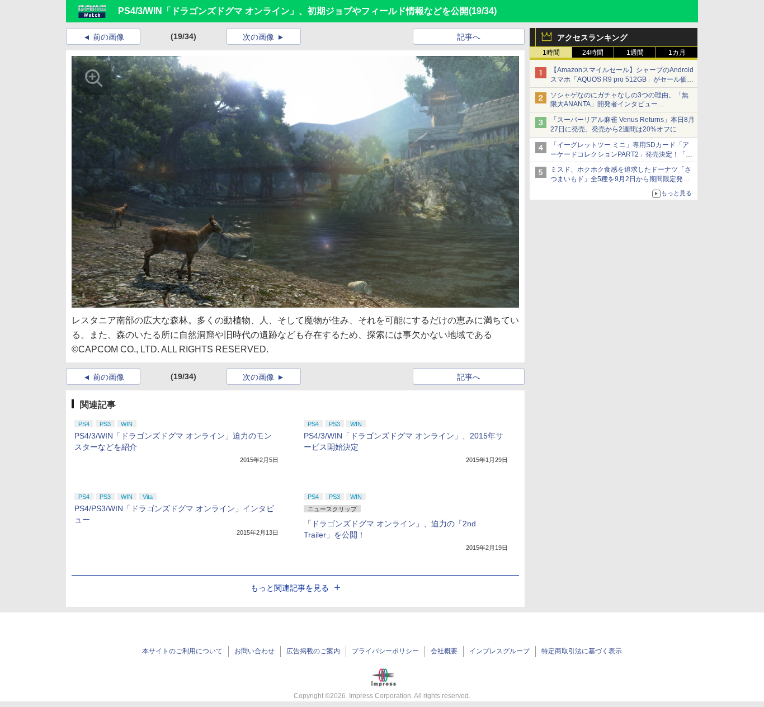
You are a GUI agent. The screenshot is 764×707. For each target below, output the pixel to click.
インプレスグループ (499, 651)
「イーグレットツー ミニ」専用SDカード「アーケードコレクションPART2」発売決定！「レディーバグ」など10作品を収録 (621, 154)
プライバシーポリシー (385, 651)
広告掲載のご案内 (313, 651)
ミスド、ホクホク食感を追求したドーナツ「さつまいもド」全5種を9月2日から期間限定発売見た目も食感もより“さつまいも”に (620, 179)
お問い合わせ (254, 651)
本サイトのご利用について (182, 651)
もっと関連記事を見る (290, 587)
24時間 (592, 52)
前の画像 (108, 36)
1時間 (551, 52)
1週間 (635, 52)
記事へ (468, 36)
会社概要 (444, 651)
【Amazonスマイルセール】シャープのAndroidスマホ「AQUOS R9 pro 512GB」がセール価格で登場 (622, 79)
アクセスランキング (592, 37)
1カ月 (677, 52)
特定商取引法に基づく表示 (581, 651)
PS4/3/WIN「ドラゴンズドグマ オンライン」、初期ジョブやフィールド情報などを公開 (293, 11)
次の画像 (258, 36)
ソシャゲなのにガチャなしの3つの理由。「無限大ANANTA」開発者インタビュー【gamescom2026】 (619, 104)
